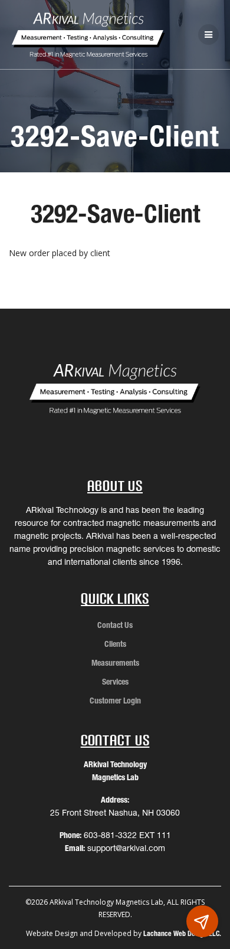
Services (115, 681)
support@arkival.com (126, 848)
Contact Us (115, 625)
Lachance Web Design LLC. (182, 933)
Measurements (115, 662)
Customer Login (115, 700)
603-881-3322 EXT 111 (127, 835)
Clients (115, 644)
